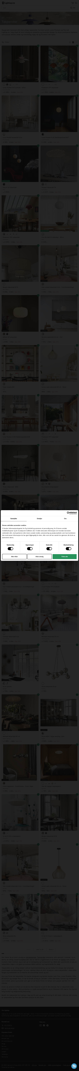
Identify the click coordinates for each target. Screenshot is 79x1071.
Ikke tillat (14, 556)
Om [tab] (65, 518)
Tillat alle (64, 556)
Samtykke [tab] (13, 518)
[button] (74, 1066)
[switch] (30, 548)
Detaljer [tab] (39, 518)
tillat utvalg (39, 556)
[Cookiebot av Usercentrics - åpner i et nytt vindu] (68, 513)
